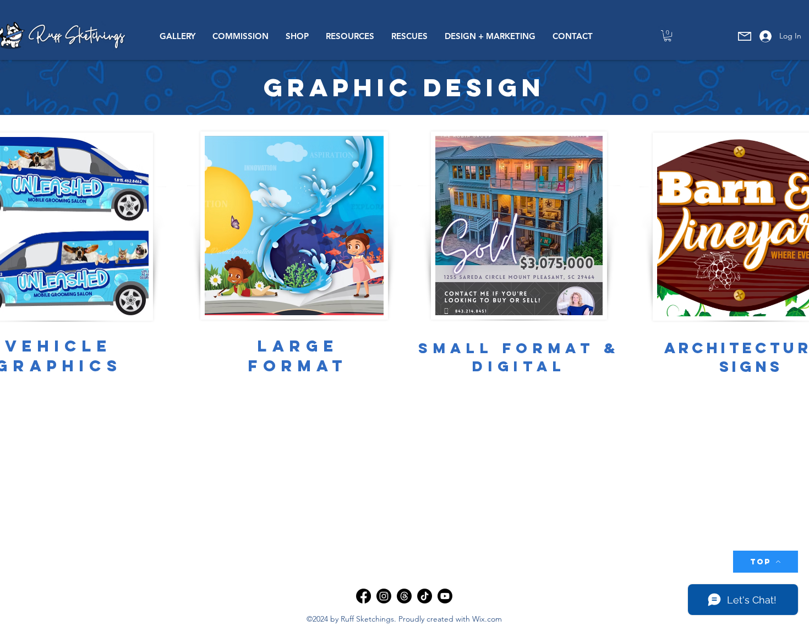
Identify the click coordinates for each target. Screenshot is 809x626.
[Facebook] (363, 596)
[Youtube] (445, 596)
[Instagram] (383, 596)
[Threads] (404, 596)
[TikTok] (424, 596)
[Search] (662, 30)
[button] (177, 36)
